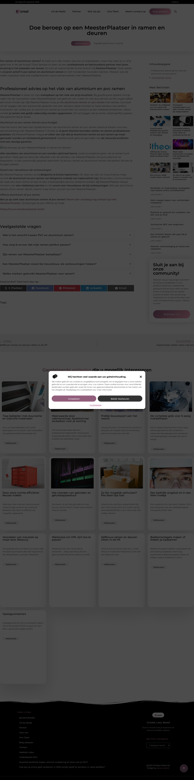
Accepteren (74, 398)
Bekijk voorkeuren (120, 398)
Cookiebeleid (95, 405)
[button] (140, 376)
